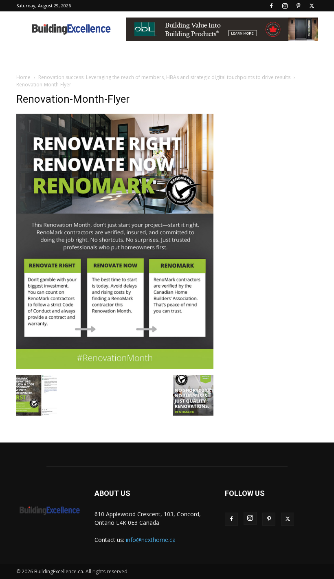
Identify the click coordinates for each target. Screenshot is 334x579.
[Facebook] (271, 5)
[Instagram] (285, 5)
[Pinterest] (298, 5)
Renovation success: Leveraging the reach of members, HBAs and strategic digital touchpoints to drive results (164, 77)
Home (23, 77)
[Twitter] (311, 5)
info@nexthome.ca (151, 540)
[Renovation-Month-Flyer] (114, 366)
